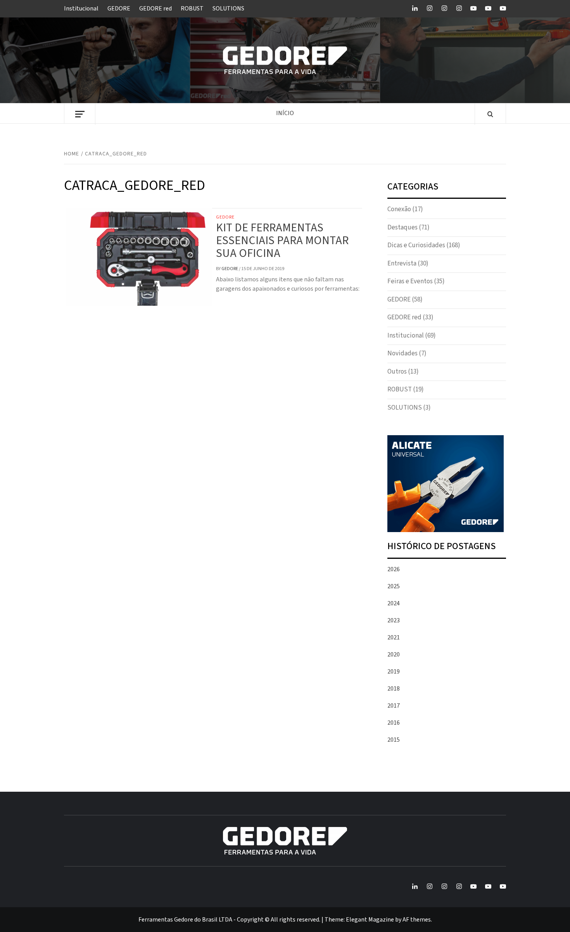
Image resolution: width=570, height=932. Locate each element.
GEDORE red (155, 8)
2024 (393, 603)
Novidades (402, 353)
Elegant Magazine (370, 919)
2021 (393, 637)
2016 (393, 722)
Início (285, 113)
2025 (393, 586)
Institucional (81, 8)
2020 (393, 654)
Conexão (399, 209)
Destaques (402, 227)
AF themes (416, 919)
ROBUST (192, 8)
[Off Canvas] (79, 114)
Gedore (230, 268)
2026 (393, 569)
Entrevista (401, 263)
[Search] (490, 114)
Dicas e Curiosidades (416, 245)
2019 (393, 671)
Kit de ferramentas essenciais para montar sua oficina (282, 240)
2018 (393, 688)
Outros (397, 371)
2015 (393, 740)
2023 (393, 620)
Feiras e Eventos (410, 281)
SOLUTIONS (228, 8)
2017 (393, 705)
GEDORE (118, 8)
